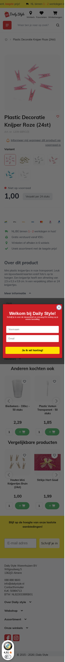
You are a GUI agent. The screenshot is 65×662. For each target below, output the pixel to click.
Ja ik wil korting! (31, 350)
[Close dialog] (57, 307)
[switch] (8, 657)
